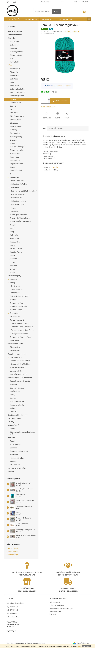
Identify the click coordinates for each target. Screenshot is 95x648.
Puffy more (14, 238)
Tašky (12, 408)
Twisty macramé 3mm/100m (22, 330)
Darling (13, 106)
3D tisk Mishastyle (15, 31)
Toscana (13, 265)
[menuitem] (13, 19)
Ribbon (13, 461)
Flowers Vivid (15, 153)
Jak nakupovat (45, 2)
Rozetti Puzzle (16, 252)
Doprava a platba (56, 611)
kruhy (12, 428)
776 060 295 (14, 606)
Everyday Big (15, 133)
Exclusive (13, 140)
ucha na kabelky (16, 371)
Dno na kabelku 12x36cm (20, 364)
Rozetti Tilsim (16, 248)
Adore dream (15, 68)
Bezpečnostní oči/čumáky (20, 381)
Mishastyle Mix (16, 197)
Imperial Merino (16, 163)
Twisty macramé (17, 320)
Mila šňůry (14, 313)
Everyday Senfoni (16, 51)
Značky (11, 471)
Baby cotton (15, 75)
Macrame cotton (16, 303)
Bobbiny (13, 279)
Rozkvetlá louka (12, 551)
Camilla (13, 99)
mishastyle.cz (15, 617)
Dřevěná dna (15, 347)
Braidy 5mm (15, 286)
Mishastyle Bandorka (18, 214)
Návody (11, 422)
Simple (13, 208)
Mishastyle (14, 177)
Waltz (12, 272)
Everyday (13, 129)
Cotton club (15, 292)
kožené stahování (17, 367)
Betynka (13, 48)
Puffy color (14, 235)
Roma (12, 245)
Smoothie (15, 211)
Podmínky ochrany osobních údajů (61, 609)
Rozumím (86, 646)
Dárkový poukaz (14, 418)
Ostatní (13, 411)
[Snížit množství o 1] (49, 102)
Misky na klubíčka (17, 401)
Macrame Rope (16, 309)
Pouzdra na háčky (17, 405)
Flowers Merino (16, 55)
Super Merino (15, 444)
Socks (12, 262)
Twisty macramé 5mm (19, 333)
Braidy (12, 282)
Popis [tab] (44, 128)
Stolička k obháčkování (17, 415)
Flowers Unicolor (17, 150)
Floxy (12, 58)
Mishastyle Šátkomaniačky (20, 221)
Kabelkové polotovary (17, 354)
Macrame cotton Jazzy (19, 451)
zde (79, 646)
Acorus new (14, 41)
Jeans (12, 167)
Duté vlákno (15, 391)
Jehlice (13, 398)
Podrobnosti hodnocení (71, 31)
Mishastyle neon (17, 194)
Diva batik (14, 112)
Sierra (12, 255)
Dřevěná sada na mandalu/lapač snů (22, 433)
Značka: (48, 33)
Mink (12, 174)
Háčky (12, 394)
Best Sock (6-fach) (17, 95)
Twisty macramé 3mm (20, 323)
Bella (12, 82)
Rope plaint (14, 340)
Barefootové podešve (17, 468)
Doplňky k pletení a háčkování (20, 377)
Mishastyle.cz (14, 613)
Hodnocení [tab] (52, 128)
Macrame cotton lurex (19, 306)
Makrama (14, 454)
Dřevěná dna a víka (15, 343)
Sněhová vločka (12, 554)
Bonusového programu (63, 86)
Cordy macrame (16, 289)
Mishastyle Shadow (18, 201)
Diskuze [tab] (60, 128)
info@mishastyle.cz (17, 603)
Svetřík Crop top (12, 548)
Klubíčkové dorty (15, 34)
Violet (12, 269)
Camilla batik (15, 102)
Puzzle (13, 441)
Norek (12, 225)
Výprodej (11, 38)
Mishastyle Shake (17, 204)
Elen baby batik (16, 126)
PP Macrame (15, 316)
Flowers (13, 143)
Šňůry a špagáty (14, 275)
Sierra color (14, 259)
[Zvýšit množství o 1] (49, 99)
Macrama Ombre (17, 458)
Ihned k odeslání (17, 180)
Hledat (56, 11)
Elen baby (14, 123)
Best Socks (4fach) (17, 92)
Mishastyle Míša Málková (20, 218)
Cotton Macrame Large (19, 296)
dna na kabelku (16, 357)
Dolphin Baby (15, 119)
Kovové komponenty (18, 374)
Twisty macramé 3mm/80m (22, 326)
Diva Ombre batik (17, 116)
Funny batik (14, 62)
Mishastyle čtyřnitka (19, 184)
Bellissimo (14, 45)
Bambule (13, 384)
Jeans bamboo (16, 170)
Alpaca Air (14, 72)
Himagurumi (15, 160)
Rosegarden (15, 242)
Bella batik (14, 85)
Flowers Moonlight (17, 146)
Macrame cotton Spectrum (20, 337)
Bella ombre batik (17, 89)
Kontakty (53, 614)
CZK (75, 2)
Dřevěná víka (15, 350)
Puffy (12, 231)
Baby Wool (14, 79)
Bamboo (13, 448)
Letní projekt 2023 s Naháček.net (24, 191)
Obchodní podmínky (57, 605)
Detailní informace (47, 107)
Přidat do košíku (61, 101)
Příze (10, 65)
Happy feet (14, 157)
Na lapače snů (13, 425)
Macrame (13, 299)
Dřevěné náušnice (17, 388)
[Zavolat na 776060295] (10, 2)
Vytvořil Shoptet (83, 643)
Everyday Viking (16, 136)
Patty (12, 228)
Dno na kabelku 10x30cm (20, 360)
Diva (11, 109)
